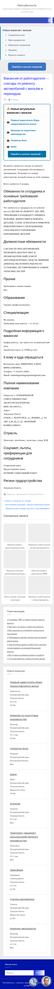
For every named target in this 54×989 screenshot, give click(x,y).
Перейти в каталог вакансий (27, 66)
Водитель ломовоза (16, 55)
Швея (14, 146)
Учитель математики (22, 899)
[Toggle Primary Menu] (50, 20)
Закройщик (16, 870)
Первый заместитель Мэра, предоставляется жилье (25, 122)
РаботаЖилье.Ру (27, 5)
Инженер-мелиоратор (23, 928)
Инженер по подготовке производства (23, 132)
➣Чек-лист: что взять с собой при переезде (25, 627)
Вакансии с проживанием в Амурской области (25, 494)
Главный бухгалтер (16, 35)
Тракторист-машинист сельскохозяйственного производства (24, 837)
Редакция (14, 99)
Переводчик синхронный (19, 45)
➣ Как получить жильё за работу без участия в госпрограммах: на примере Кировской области (27, 648)
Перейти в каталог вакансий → (27, 154)
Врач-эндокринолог (16, 40)
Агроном (15, 803)
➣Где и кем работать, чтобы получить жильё (26, 659)
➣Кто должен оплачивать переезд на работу (25, 655)
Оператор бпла (19, 140)
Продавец (12, 50)
